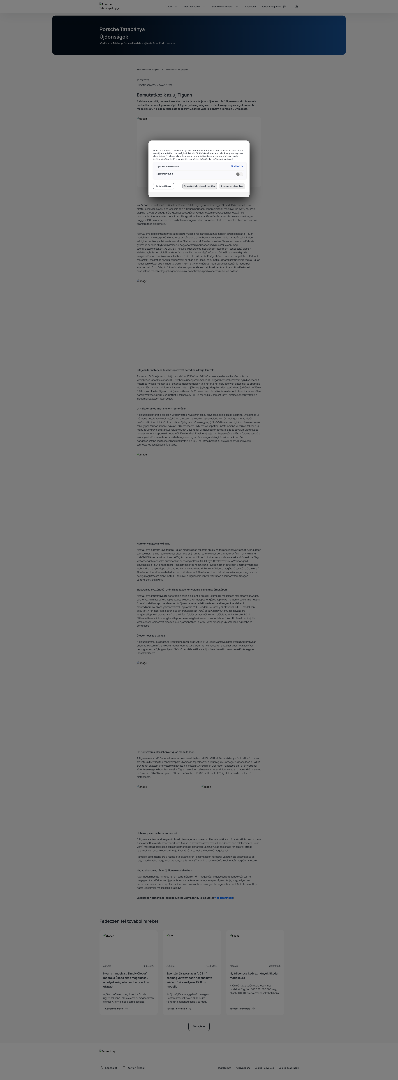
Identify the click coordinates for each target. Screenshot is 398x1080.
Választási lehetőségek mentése (199, 186)
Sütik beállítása (163, 186)
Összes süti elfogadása (232, 186)
